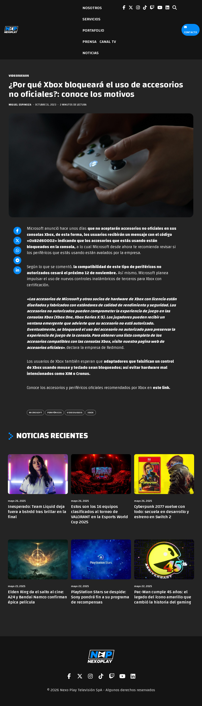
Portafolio (93, 30)
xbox (91, 412)
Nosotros (92, 7)
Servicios (91, 19)
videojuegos (74, 412)
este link (161, 388)
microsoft (35, 412)
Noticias (90, 52)
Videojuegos (19, 76)
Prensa (89, 41)
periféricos (54, 412)
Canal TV (108, 41)
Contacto (190, 32)
